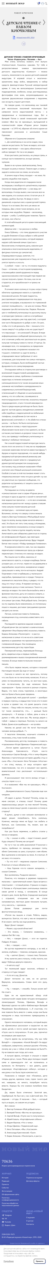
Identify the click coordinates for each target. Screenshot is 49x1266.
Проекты (5, 1184)
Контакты (30, 1224)
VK (6, 1218)
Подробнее (9, 1261)
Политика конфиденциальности (10, 1199)
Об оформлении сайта (10, 1194)
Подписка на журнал (34, 1178)
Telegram (8, 1215)
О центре (29, 1221)
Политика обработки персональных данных (10, 1204)
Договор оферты (32, 1181)
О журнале (30, 1217)
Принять (39, 1261)
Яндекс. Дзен (10, 1225)
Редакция (5, 1181)
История (5, 1178)
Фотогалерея (7, 1191)
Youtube (8, 1222)
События (5, 1188)
